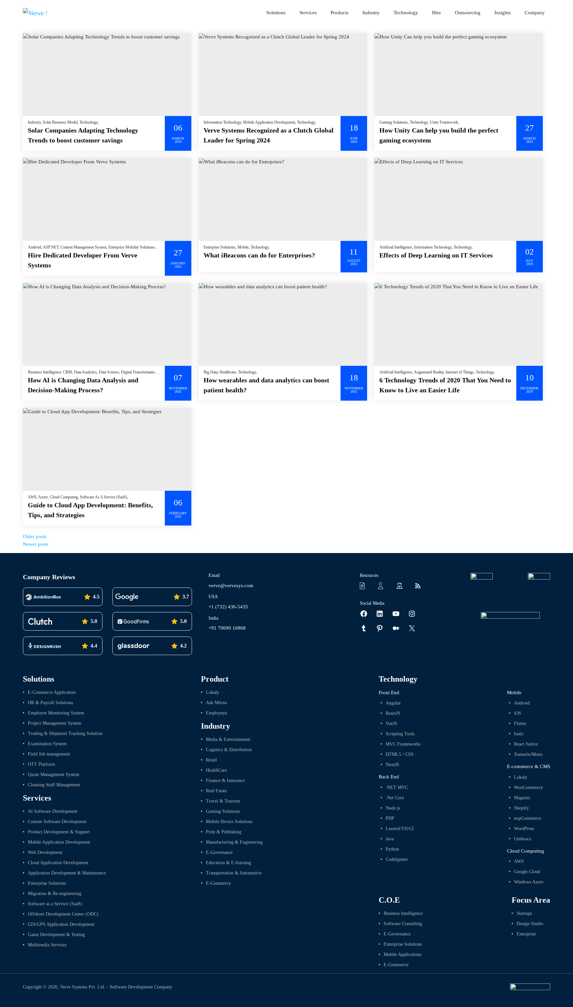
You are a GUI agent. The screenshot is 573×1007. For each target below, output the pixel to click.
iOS (517, 713)
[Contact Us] (383, 585)
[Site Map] (402, 585)
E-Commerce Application (52, 692)
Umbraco (522, 838)
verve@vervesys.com (231, 585)
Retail (211, 759)
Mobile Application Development (59, 842)
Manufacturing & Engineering (234, 842)
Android (522, 702)
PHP (390, 818)
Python (392, 849)
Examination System (47, 743)
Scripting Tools (400, 733)
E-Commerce (218, 883)
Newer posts (35, 544)
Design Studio (530, 923)
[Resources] (365, 585)
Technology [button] (406, 12)
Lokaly (212, 692)
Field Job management (49, 754)
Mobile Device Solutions (229, 821)
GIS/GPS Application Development (61, 924)
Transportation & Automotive (234, 872)
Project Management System (54, 723)
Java (390, 838)
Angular (393, 702)
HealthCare (216, 770)
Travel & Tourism (223, 801)
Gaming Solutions (223, 811)
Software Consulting (403, 923)
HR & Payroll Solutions (50, 702)
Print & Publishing (223, 831)
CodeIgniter (397, 859)
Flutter (520, 723)
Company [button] (535, 12)
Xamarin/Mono (528, 754)
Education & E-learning (228, 862)
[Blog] (420, 585)
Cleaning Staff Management (54, 784)
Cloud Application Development (58, 862)
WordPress (524, 828)
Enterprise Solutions (47, 883)
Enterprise (526, 933)
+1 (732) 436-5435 (228, 606)
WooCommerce (528, 787)
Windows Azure (528, 881)
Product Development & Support (59, 831)
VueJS (391, 723)
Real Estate (216, 790)
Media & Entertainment (228, 739)
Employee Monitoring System (56, 712)
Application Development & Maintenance (67, 872)
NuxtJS (392, 764)
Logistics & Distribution (229, 749)
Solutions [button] (276, 12)
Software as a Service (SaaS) (55, 903)
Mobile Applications (402, 954)
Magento (522, 797)
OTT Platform (41, 764)
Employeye (216, 712)
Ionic (519, 733)
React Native (526, 744)
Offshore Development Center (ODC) (63, 914)
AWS (519, 861)
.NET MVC (397, 787)
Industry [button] (371, 12)
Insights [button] (502, 12)
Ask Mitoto (216, 702)
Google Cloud (527, 871)
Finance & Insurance (225, 780)
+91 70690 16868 (227, 628)
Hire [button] (436, 12)
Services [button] (308, 12)
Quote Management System (53, 774)
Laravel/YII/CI (400, 828)
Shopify (521, 808)
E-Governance (219, 852)
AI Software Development (52, 811)
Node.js (393, 808)
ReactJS (393, 713)
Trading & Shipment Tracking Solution (65, 733)
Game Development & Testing (56, 934)
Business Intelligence (403, 913)
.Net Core (395, 797)
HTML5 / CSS (400, 754)
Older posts (34, 536)
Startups (524, 913)
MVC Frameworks (403, 744)
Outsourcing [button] (467, 12)
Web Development (45, 852)
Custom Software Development (57, 821)
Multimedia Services (47, 944)
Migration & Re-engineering (54, 893)
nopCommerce (527, 818)
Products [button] (340, 12)
